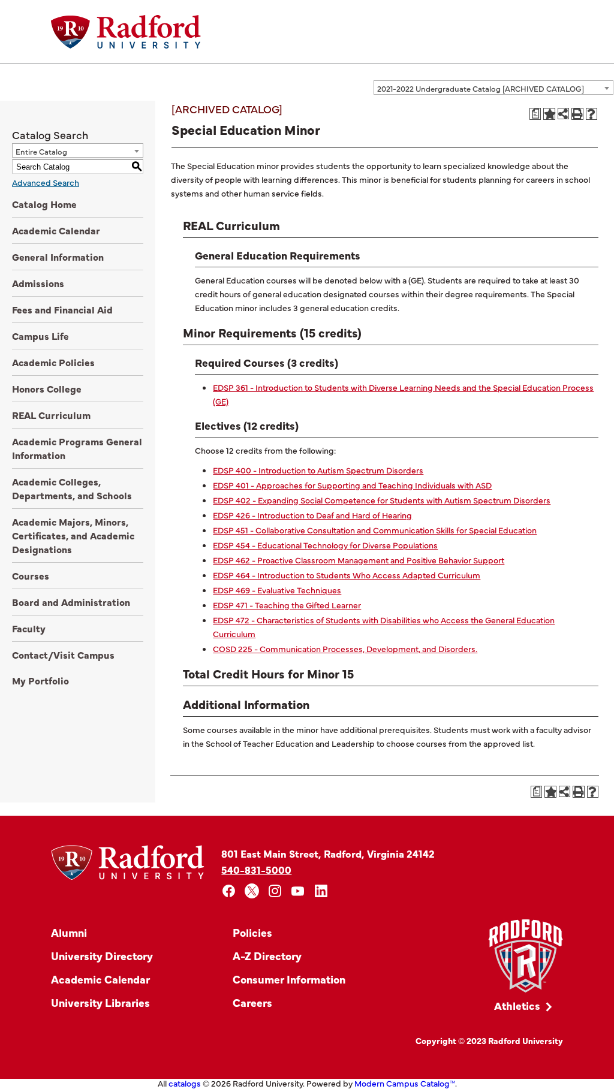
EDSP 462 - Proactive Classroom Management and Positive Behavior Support (358, 560)
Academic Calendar (56, 230)
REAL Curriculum (51, 414)
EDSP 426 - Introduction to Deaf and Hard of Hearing (312, 515)
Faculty (29, 628)
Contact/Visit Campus (63, 654)
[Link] (525, 956)
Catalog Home (44, 203)
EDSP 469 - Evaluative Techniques (277, 590)
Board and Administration (71, 601)
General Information (58, 256)
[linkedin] (321, 890)
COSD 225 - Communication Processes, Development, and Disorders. (345, 648)
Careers (252, 1002)
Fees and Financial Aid (62, 309)
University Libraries (100, 1002)
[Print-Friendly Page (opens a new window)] (577, 114)
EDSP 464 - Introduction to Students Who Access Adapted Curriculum (346, 575)
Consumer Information (289, 979)
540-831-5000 (256, 869)
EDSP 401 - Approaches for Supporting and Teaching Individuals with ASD (352, 485)
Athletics (517, 1005)
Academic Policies (53, 362)
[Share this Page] (563, 113)
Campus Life (40, 335)
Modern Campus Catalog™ (404, 1083)
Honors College (47, 388)
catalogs (184, 1083)
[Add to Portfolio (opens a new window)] (549, 114)
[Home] (126, 32)
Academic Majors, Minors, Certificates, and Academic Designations (73, 535)
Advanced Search (45, 182)
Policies (252, 932)
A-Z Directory (267, 955)
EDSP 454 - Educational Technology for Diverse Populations (325, 545)
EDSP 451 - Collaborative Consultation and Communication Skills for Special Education (375, 530)
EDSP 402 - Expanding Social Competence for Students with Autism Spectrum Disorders (381, 500)
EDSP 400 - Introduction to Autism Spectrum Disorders (318, 470)
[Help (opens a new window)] (592, 114)
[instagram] (274, 890)
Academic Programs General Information (77, 448)
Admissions (38, 282)
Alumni (69, 932)
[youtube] (298, 890)
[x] (252, 890)
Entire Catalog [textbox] (41, 151)
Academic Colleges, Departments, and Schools (72, 488)
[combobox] (493, 87)
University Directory (102, 955)
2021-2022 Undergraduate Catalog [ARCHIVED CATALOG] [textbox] (480, 88)
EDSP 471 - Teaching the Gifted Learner (287, 605)
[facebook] (228, 890)
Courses (30, 575)
